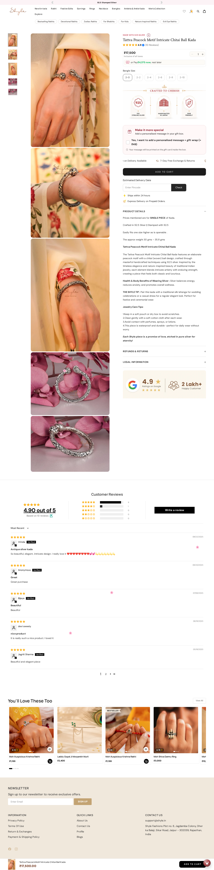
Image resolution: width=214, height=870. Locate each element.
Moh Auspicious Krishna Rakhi (24, 756)
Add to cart (164, 171)
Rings (92, 8)
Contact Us (83, 826)
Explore (38, 14)
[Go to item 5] (12, 92)
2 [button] (105, 674)
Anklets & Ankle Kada (134, 8)
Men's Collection (157, 8)
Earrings (81, 8)
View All (199, 700)
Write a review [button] (174, 510)
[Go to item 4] (12, 82)
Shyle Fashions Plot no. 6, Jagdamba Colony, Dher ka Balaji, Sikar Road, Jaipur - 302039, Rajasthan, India (174, 830)
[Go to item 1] (12, 40)
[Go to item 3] (12, 69)
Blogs (80, 837)
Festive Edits (67, 8)
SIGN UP (83, 801)
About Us (82, 820)
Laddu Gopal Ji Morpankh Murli (72, 756)
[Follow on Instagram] (16, 849)
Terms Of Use (16, 826)
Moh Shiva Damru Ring (165, 756)
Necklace (103, 8)
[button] (130, 45)
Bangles (116, 8)
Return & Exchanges (20, 831)
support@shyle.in (155, 820)
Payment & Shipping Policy (23, 837)
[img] (18, 537)
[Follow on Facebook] (9, 849)
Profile (80, 831)
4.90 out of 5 (40, 510)
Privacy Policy (16, 820)
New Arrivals (41, 8)
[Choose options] (49, 749)
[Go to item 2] (12, 54)
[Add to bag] (50, 761)
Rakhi (54, 8)
